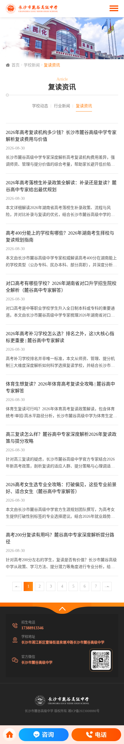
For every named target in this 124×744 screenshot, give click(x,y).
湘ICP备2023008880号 (83, 711)
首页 (16, 65)
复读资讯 (52, 65)
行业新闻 (62, 106)
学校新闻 (32, 65)
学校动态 (40, 106)
